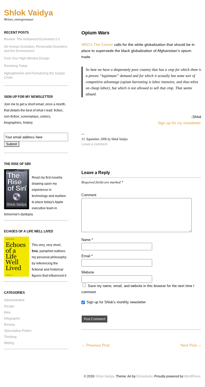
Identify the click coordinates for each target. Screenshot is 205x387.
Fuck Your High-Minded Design (26, 58)
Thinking (10, 337)
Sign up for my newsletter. (180, 123)
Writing (9, 343)
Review (9, 324)
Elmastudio (144, 376)
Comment (88, 195)
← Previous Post (95, 345)
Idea (7, 312)
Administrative (14, 300)
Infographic (12, 318)
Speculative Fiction (17, 331)
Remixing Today (15, 66)
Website (87, 272)
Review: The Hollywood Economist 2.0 (32, 39)
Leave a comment (94, 144)
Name (87, 240)
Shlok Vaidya (28, 12)
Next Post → (191, 345)
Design (9, 306)
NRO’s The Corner (97, 44)
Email (87, 256)
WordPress (192, 376)
